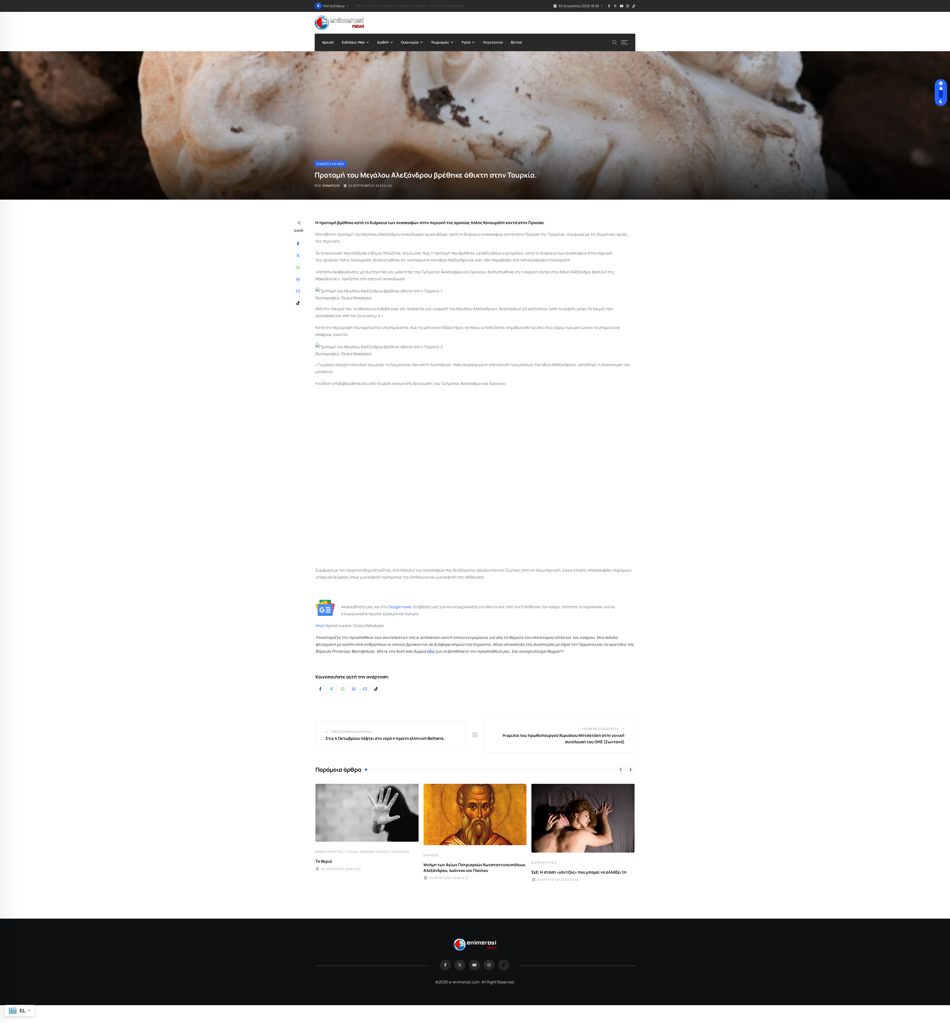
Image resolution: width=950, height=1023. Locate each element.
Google (394, 606)
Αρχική (328, 42)
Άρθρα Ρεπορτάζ (329, 852)
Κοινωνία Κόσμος (375, 852)
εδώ (430, 651)
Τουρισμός (440, 42)
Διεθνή (383, 42)
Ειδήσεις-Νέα (353, 42)
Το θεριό (323, 861)
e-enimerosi (329, 186)
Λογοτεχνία (493, 42)
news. (406, 606)
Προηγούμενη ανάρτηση (352, 732)
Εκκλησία (431, 855)
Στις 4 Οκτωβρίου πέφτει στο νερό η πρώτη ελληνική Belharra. (385, 738)
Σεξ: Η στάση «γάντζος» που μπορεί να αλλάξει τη (578, 872)
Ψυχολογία (400, 852)
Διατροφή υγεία (544, 862)
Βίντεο (516, 42)
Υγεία (466, 42)
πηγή (320, 625)
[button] (620, 769)
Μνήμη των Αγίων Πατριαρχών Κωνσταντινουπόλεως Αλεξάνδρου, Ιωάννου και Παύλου (474, 867)
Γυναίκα (351, 852)
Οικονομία (410, 42)
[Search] (614, 42)
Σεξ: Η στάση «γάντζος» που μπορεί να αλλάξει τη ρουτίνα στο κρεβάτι (410, 5)
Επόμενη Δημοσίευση (600, 729)
